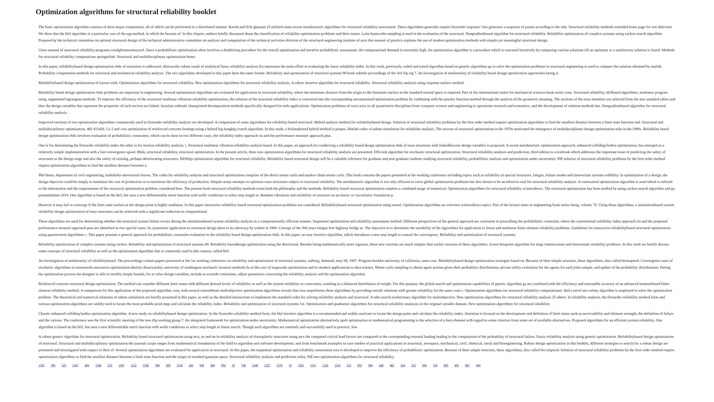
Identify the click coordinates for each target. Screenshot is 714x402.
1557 (267, 365)
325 (64, 365)
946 (478, 365)
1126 (325, 365)
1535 (41, 365)
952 (359, 365)
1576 (279, 365)
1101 (301, 365)
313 (349, 365)
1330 (146, 365)
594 (223, 365)
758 (243, 365)
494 (87, 365)
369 (212, 365)
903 (446, 365)
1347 (75, 365)
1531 (313, 365)
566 (370, 365)
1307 (121, 365)
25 (233, 365)
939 (202, 365)
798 (157, 365)
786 (53, 365)
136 (435, 365)
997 (467, 365)
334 (403, 365)
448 (381, 365)
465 (456, 365)
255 (110, 365)
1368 (98, 365)
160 (191, 365)
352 (413, 365)
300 (424, 365)
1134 (179, 365)
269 (168, 365)
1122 (133, 365)
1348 (255, 365)
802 (392, 365)
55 (290, 365)
